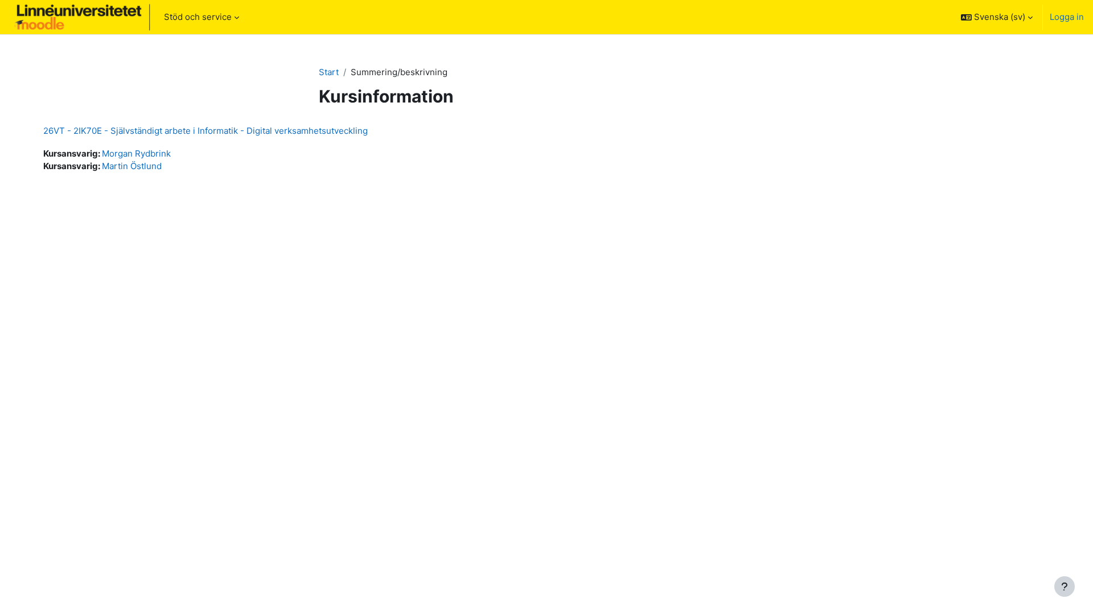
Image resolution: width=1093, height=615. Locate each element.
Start (329, 72)
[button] (997, 17)
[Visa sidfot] (1064, 586)
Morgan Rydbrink (136, 153)
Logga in (1067, 16)
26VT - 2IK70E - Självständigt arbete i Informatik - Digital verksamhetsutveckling (205, 130)
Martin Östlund (132, 166)
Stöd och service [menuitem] (198, 16)
